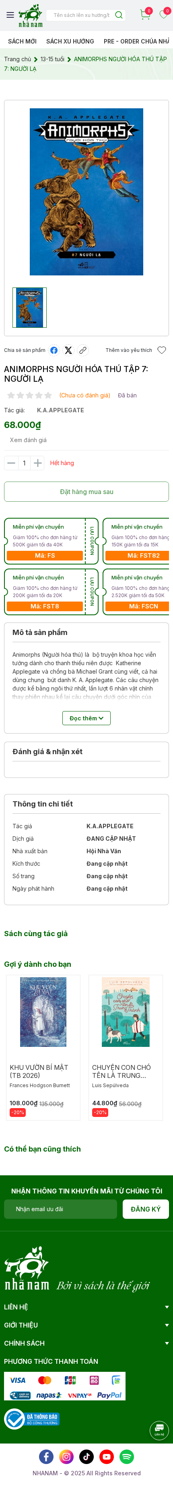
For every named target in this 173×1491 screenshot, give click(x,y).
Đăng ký (146, 1209)
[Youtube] (106, 1457)
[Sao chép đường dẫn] (83, 350)
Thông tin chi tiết (42, 804)
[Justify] (119, 15)
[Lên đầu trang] (151, 1453)
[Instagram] (66, 1457)
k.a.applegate (60, 410)
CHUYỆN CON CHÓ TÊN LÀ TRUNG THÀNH (121, 1075)
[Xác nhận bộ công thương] (32, 1418)
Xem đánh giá (28, 439)
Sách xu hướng (70, 41)
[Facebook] (46, 1457)
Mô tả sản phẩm (40, 632)
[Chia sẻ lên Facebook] (54, 350)
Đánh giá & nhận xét (47, 751)
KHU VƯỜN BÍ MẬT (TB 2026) (39, 1071)
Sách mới (22, 41)
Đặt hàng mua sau (86, 492)
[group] (86, 191)
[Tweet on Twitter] (68, 350)
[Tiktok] (86, 1457)
